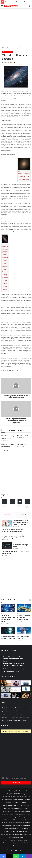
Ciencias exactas (24, 48)
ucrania (25, 720)
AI (6, 708)
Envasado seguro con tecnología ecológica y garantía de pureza (12, 530)
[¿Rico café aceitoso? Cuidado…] (6, 683)
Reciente (24, 515)
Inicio (4, 48)
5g (3, 708)
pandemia (23, 714)
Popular (7, 515)
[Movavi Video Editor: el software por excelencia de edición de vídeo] (7, 523)
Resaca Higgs (21, 444)
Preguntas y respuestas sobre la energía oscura (7, 437)
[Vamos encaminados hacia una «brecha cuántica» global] (24, 608)
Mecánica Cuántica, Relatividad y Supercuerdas (8, 446)
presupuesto (5, 717)
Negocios (15, 843)
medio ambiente (15, 711)
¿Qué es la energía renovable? (23, 637)
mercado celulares (6, 714)
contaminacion (13, 708)
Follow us (4, 725)
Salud (21, 843)
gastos (4, 711)
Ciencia (11, 840)
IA (8, 711)
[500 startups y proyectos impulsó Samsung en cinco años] (16, 695)
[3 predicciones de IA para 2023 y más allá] (8, 630)
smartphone (19, 717)
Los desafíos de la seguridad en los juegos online (21, 545)
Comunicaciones (18, 840)
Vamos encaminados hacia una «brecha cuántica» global (23, 616)
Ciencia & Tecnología (12, 48)
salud (12, 717)
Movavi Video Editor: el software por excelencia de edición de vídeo (21, 522)
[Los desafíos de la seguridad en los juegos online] (7, 545)
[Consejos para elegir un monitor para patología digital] (6, 689)
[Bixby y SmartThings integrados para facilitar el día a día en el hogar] (16, 689)
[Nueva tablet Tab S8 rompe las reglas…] (26, 695)
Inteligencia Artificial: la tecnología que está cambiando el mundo (8, 617)
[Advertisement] (16, 26)
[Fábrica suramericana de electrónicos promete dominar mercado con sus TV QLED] (6, 695)
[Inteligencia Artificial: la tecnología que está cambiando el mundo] (8, 608)
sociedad (26, 717)
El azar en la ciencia (23, 435)
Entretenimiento (7, 843)
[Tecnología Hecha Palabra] (11, 6)
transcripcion (17, 720)
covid (20, 708)
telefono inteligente (7, 720)
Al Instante (16, 846)
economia (27, 708)
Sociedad (26, 843)
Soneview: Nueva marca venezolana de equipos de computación (14, 537)
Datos (25, 840)
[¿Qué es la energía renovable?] (24, 630)
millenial (16, 714)
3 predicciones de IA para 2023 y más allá (8, 637)
